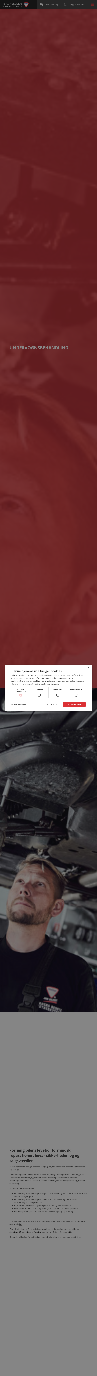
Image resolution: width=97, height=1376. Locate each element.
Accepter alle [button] (74, 704)
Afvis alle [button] (52, 704)
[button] (18, 704)
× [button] (88, 667)
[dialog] (48, 688)
